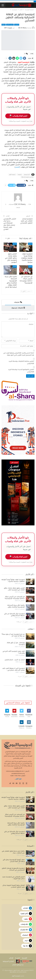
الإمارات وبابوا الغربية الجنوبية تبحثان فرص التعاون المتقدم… (13, 886)
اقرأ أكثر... (18, 779)
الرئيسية (24, 958)
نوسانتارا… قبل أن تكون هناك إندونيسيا (16, 643)
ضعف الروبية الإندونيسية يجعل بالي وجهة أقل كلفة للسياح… (14, 860)
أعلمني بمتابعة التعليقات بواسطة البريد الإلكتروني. (21, 362)
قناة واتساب (24, 924)
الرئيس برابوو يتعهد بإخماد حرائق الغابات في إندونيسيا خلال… (14, 589)
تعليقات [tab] (16, 302)
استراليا (3, 25)
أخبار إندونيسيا (27, 174)
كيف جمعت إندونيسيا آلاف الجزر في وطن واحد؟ (14, 652)
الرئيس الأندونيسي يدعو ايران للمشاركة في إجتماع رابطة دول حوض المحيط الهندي (10, 224)
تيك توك (25, 946)
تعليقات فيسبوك (17, 308)
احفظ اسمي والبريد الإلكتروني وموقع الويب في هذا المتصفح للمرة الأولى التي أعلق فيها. (18, 354)
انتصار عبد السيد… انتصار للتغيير (15, 659)
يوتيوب (26, 919)
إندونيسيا (17, 25)
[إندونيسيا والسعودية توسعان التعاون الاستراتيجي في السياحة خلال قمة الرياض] (30, 870)
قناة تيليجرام (24, 929)
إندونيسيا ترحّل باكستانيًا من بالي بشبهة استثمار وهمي (14, 614)
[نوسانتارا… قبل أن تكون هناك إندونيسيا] (30, 645)
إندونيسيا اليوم (10, 25)
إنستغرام (25, 935)
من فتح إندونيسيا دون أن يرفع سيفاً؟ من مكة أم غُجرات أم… (13, 635)
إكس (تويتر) (24, 913)
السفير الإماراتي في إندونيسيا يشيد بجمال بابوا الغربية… (13, 877)
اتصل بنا (17, 958)
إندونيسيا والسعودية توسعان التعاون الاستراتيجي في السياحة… (13, 869)
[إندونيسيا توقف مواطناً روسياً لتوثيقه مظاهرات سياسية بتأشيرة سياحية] (25, 247)
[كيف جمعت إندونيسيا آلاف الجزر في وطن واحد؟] (30, 653)
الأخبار (30, 244)
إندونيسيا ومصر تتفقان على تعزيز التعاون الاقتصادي (26, 220)
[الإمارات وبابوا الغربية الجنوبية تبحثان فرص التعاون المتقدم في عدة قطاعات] (30, 887)
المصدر (17, 167)
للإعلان (11, 958)
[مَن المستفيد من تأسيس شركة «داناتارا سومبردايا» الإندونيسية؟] (25, 269)
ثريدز (26, 940)
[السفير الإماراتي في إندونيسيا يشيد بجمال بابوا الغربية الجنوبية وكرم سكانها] (30, 879)
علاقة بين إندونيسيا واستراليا (27, 177)
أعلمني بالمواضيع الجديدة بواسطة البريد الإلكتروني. (21, 370)
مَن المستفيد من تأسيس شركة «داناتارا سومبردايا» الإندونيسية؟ (15, 597)
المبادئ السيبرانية (8, 961)
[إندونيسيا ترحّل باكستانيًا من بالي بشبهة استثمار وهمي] (30, 616)
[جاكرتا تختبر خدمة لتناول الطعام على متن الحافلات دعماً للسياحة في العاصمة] (30, 853)
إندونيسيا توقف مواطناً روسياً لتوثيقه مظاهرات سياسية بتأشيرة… (13, 580)
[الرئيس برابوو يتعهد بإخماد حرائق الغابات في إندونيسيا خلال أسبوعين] (10, 247)
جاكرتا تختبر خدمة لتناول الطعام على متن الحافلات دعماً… (13, 852)
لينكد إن (25, 908)
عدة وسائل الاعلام (18, 964)
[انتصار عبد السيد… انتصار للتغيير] (30, 662)
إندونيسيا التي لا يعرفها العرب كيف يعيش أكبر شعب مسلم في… (13, 669)
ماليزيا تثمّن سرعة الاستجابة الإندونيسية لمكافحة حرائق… (16, 606)
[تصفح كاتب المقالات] (18, 197)
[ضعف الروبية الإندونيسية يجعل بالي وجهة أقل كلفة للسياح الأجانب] (30, 862)
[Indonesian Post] (24, 961)
